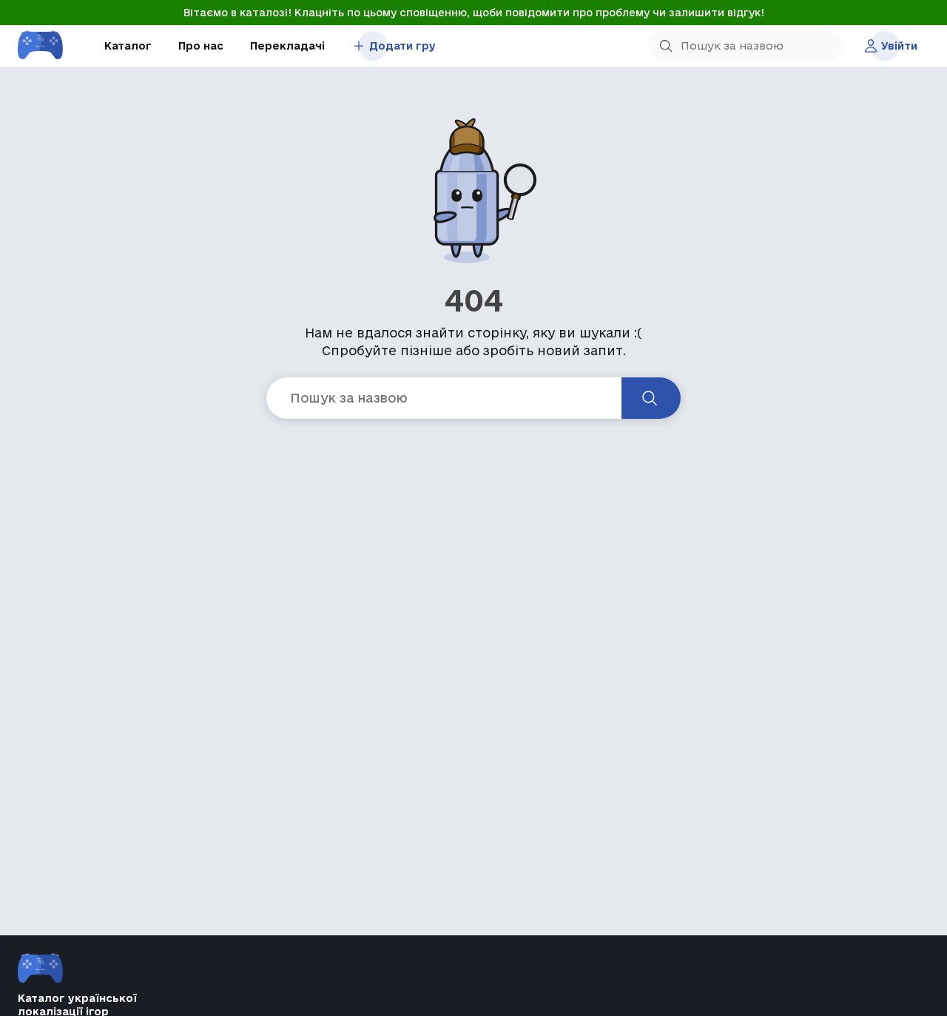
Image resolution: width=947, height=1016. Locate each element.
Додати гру (402, 46)
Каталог (128, 46)
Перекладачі (287, 46)
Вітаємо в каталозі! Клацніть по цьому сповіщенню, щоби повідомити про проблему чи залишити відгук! (473, 12)
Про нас (200, 46)
